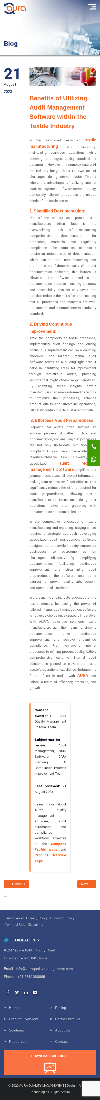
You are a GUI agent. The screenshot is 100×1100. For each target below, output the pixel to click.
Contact (61, 1041)
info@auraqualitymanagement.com (44, 969)
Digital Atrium (60, 1092)
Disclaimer (35, 925)
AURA (82, 675)
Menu (91, 7)
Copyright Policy (62, 918)
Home (14, 1008)
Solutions (16, 1030)
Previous (16, 884)
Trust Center (14, 918)
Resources (17, 1041)
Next (86, 884)
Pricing (60, 1008)
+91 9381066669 (31, 977)
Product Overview (23, 1019)
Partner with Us (67, 1019)
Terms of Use (15, 925)
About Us (62, 1030)
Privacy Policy (37, 918)
